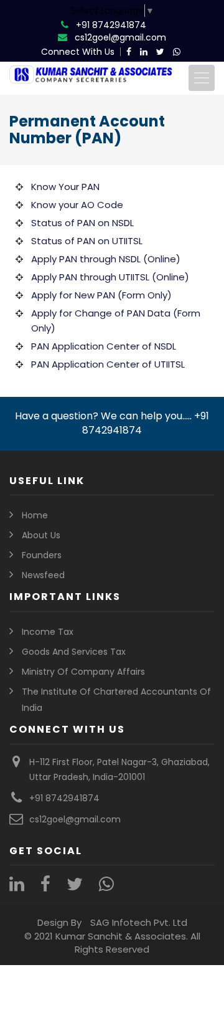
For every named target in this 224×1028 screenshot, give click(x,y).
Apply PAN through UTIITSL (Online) (110, 276)
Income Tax (47, 632)
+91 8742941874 (111, 25)
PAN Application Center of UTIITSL (108, 364)
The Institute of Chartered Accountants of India (116, 699)
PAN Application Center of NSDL (103, 346)
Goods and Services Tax (74, 651)
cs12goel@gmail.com (120, 37)
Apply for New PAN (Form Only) (101, 295)
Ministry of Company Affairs (83, 671)
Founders (42, 555)
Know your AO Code (77, 204)
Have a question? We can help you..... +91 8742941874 (112, 423)
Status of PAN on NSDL (82, 222)
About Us (41, 535)
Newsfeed (43, 575)
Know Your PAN (65, 186)
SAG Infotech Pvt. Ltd (138, 922)
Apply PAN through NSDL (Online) (105, 258)
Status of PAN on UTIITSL (86, 240)
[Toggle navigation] (202, 78)
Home (35, 515)
